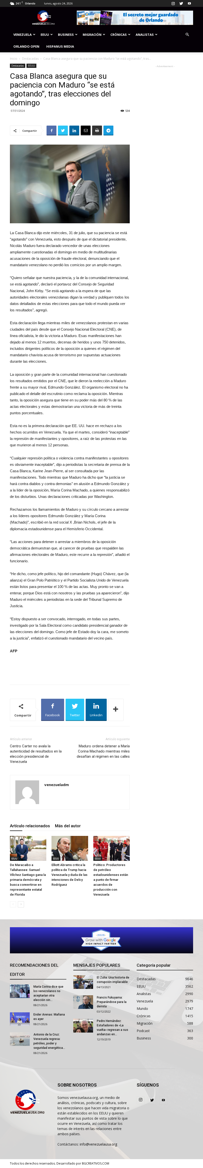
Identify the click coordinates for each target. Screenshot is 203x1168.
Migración (92, 34)
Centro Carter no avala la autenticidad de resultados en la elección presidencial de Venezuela (36, 754)
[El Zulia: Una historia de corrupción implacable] (83, 982)
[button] (187, 34)
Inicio (13, 59)
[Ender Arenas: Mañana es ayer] (20, 1019)
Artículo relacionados (30, 825)
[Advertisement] (70, 668)
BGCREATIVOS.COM (95, 1163)
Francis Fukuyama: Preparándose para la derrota (112, 1002)
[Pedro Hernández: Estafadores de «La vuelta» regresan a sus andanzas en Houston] (83, 1026)
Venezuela (22, 34)
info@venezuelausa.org (98, 1144)
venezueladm (56, 784)
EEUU (45, 34)
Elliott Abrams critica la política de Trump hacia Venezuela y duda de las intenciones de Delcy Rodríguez (69, 874)
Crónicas (118, 34)
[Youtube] (189, 3)
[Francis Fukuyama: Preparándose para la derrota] (83, 1002)
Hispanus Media (60, 46)
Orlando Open (26, 46)
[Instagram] (173, 3)
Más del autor (68, 825)
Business (66, 34)
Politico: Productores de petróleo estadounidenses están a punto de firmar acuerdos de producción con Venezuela (110, 879)
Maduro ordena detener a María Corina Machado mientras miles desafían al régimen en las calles (103, 751)
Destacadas (30, 59)
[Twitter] (181, 3)
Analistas (145, 34)
